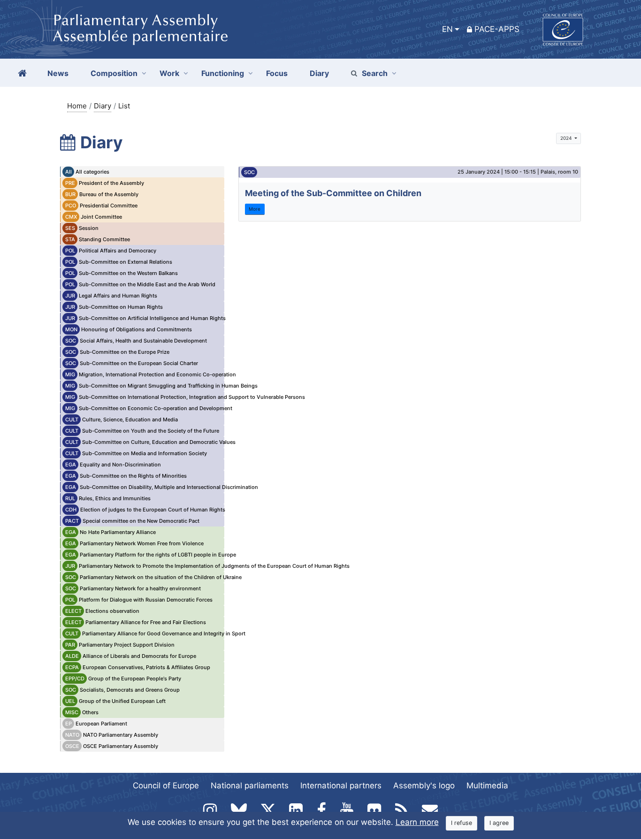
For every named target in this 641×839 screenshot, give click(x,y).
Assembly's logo (424, 785)
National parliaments (250, 785)
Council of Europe (166, 785)
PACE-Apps (496, 29)
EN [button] (447, 29)
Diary (102, 105)
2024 (566, 138)
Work (169, 73)
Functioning (222, 73)
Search (375, 73)
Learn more (417, 822)
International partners (341, 785)
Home (77, 105)
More (254, 209)
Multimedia (487, 785)
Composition (114, 73)
